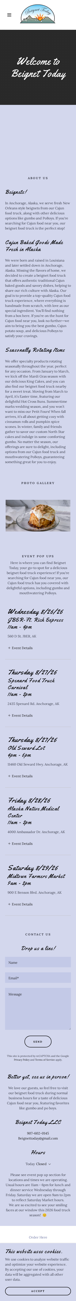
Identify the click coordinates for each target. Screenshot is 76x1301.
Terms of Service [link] (45, 1059)
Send (38, 1041)
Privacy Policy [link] (22, 1059)
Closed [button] (41, 1164)
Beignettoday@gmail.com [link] (38, 1138)
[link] (38, 14)
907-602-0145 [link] (38, 1133)
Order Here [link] (38, 1237)
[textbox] (38, 962)
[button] (6, 15)
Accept (38, 1291)
